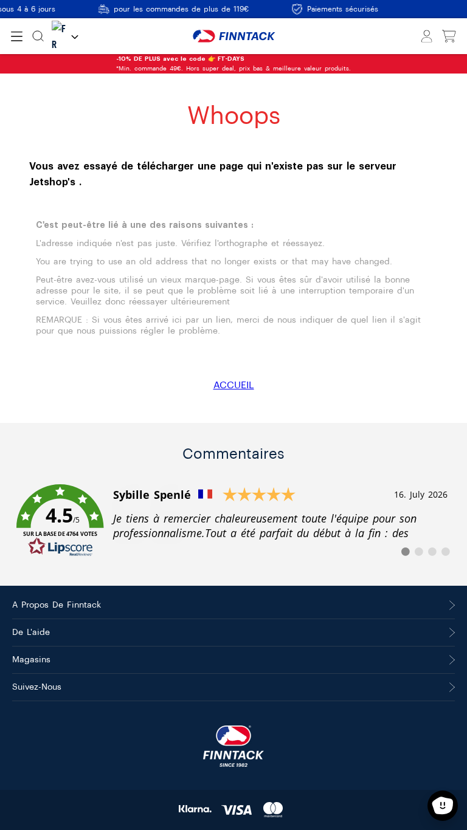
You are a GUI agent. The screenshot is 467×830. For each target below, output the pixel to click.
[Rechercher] (38, 36)
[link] (233, 520)
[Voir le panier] (449, 36)
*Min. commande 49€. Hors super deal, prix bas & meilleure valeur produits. (130, 64)
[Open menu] (16, 36)
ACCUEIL (233, 385)
